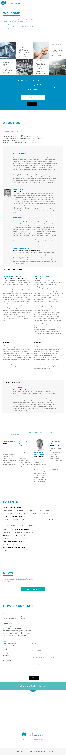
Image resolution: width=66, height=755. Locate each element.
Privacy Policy (51, 751)
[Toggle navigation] (61, 3)
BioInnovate (6, 138)
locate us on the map (33, 686)
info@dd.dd (8, 623)
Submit (32, 104)
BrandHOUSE (41, 751)
